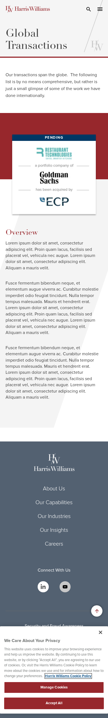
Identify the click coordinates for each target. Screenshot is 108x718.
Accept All (54, 703)
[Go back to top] (96, 611)
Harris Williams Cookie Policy (68, 676)
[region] (54, 670)
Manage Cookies (54, 687)
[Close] (100, 632)
